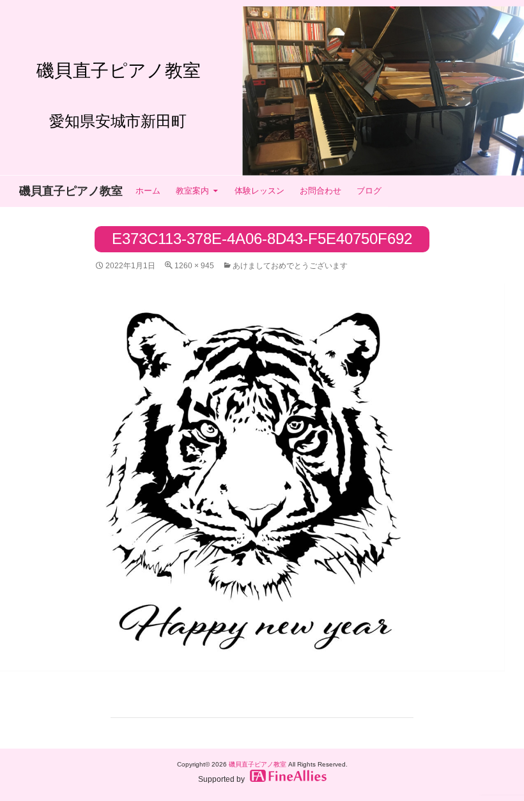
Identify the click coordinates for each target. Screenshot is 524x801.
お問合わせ (320, 190)
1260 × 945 (194, 265)
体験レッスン (259, 190)
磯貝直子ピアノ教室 (71, 191)
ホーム (147, 190)
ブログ (369, 190)
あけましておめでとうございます (290, 265)
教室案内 (192, 190)
